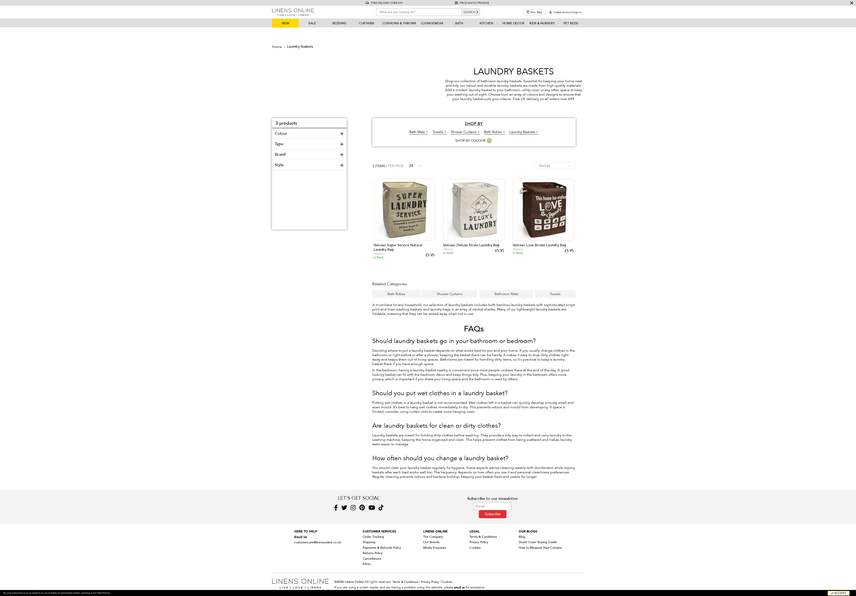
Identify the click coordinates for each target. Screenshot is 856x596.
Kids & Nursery (542, 23)
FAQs (366, 564)
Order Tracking (373, 537)
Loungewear (432, 23)
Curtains (366, 23)
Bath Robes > (494, 132)
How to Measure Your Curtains (540, 548)
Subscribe (493, 514)
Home (277, 47)
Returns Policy (373, 553)
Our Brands (431, 542)
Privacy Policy (478, 542)
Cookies (475, 548)
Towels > (439, 132)
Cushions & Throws (399, 23)
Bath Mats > (418, 132)
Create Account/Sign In (567, 12)
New (285, 23)
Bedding (339, 23)
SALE (312, 23)
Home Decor (513, 23)
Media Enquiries (434, 548)
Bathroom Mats (506, 294)
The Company (433, 537)
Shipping (369, 542)
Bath (459, 23)
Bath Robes (396, 294)
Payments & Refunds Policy (382, 548)
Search (469, 12)
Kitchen (486, 23)
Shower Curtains (449, 294)
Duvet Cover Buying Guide (538, 542)
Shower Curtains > (465, 132)
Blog (522, 537)
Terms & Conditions (483, 537)
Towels (555, 294)
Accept (840, 593)
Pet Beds (571, 23)
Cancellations (372, 559)
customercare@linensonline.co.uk (317, 542)
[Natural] (489, 141)
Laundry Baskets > (523, 132)
